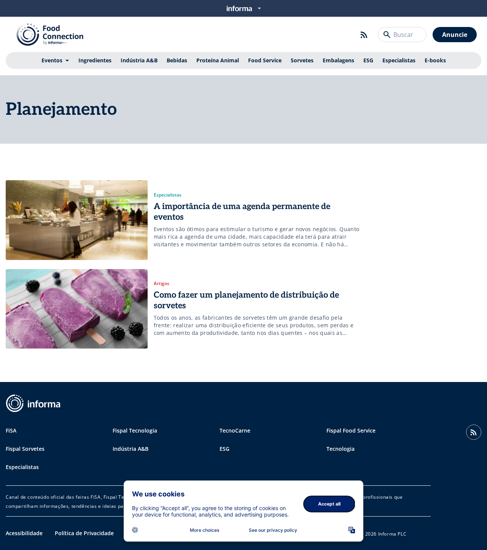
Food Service (265, 60)
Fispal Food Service (351, 430)
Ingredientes (94, 60)
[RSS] (364, 34)
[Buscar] (387, 34)
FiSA (11, 430)
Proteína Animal (217, 60)
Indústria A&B (139, 60)
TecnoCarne (235, 430)
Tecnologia (340, 448)
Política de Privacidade (84, 533)
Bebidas (177, 60)
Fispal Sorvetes (25, 448)
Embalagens (338, 60)
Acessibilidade (24, 533)
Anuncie (454, 34)
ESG (368, 60)
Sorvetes (302, 60)
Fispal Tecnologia (135, 430)
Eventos (51, 60)
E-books (435, 60)
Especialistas (398, 60)
